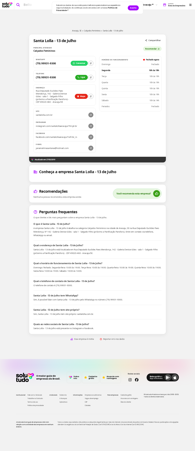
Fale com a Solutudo (35, 395)
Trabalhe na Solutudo (35, 398)
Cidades (88, 405)
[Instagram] (90, 126)
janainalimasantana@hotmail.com (52, 148)
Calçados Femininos (92, 30)
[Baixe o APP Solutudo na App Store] (175, 377)
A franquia (63, 398)
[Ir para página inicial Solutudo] (7, 4)
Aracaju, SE (77, 30)
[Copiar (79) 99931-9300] (90, 63)
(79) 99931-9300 (46, 63)
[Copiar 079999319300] (90, 77)
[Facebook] (90, 137)
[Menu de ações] (190, 4)
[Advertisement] (97, 18)
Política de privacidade (36, 405)
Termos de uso (33, 402)
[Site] (90, 114)
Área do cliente (126, 402)
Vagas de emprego (91, 398)
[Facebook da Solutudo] (137, 379)
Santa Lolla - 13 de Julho (113, 30)
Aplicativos (63, 402)
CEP (86, 402)
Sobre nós (63, 395)
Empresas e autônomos (93, 395)
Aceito (133, 7)
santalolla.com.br (44, 115)
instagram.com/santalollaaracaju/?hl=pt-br (56, 126)
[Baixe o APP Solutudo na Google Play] (168, 377)
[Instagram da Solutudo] (130, 379)
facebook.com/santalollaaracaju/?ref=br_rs (56, 137)
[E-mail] (90, 148)
